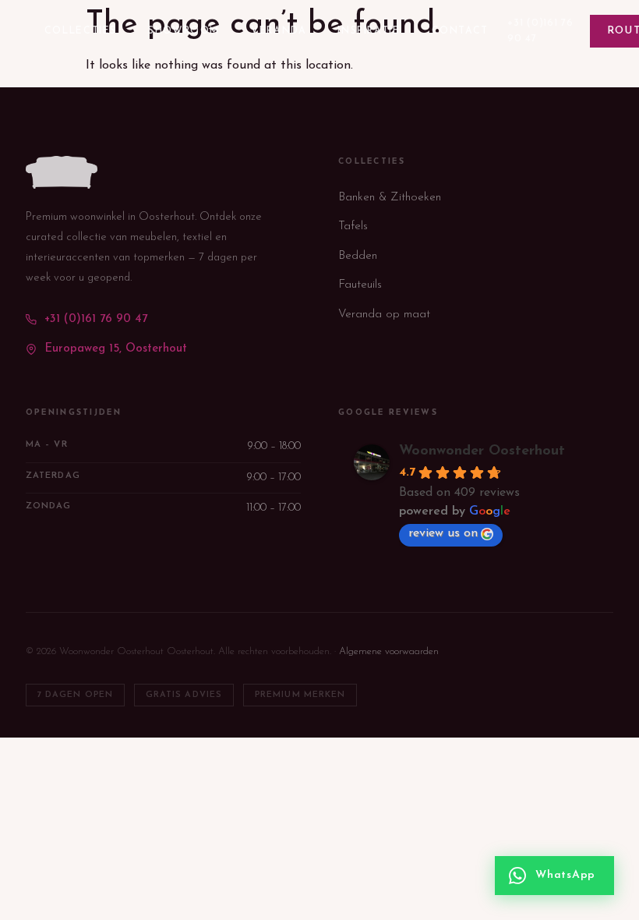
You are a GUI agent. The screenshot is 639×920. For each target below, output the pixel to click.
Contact (460, 31)
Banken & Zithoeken (389, 197)
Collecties (80, 31)
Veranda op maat (384, 314)
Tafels (353, 226)
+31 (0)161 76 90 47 (540, 31)
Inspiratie (368, 31)
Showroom (184, 31)
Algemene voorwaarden (389, 651)
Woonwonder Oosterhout (482, 451)
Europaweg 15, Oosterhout (115, 349)
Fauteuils (360, 285)
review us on (443, 533)
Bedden (357, 256)
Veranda (278, 31)
